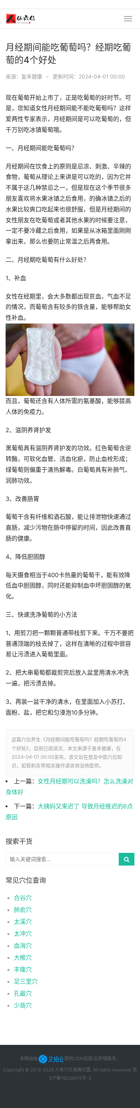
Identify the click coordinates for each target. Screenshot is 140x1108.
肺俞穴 (23, 909)
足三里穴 (26, 981)
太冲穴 (23, 933)
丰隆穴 (23, 969)
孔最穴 (23, 993)
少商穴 (23, 1005)
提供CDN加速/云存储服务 (90, 1058)
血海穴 (23, 945)
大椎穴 (23, 957)
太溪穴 (23, 921)
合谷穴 (23, 897)
